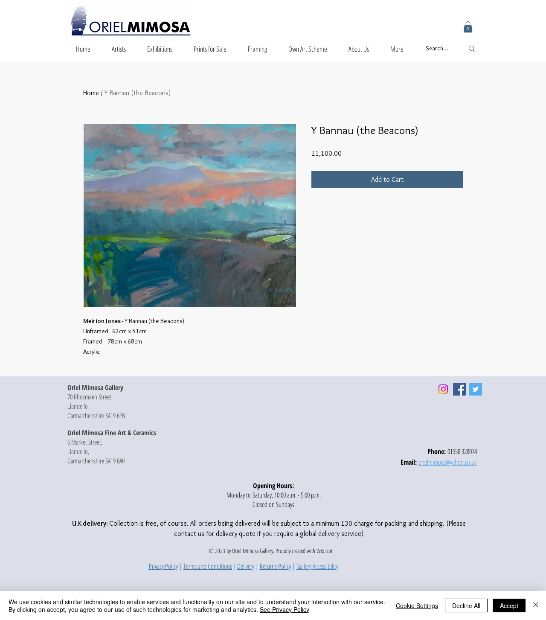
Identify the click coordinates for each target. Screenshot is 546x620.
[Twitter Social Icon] (475, 389)
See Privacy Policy (284, 609)
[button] (468, 26)
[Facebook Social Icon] (459, 389)
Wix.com (325, 551)
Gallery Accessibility (317, 566)
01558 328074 (462, 451)
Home (91, 93)
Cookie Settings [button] (417, 605)
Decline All (466, 605)
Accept (509, 605)
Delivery (245, 566)
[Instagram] (443, 389)
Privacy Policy (163, 566)
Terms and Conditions (207, 566)
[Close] (536, 605)
